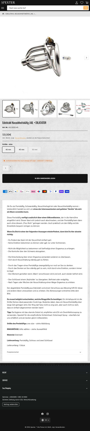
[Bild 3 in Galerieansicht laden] (47, 108)
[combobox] (48, 7)
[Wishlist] (81, 2)
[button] (2, 7)
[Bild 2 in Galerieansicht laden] (29, 108)
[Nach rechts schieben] (86, 58)
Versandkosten (20, 138)
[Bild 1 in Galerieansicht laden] (11, 108)
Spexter (32, 427)
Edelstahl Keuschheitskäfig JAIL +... (21, 14)
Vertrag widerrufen (11, 404)
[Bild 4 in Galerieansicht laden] (66, 108)
